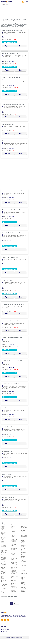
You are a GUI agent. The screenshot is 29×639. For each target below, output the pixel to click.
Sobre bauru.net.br (5, 629)
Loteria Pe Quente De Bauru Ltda (12, 360)
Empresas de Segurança (14, 591)
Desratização (14, 580)
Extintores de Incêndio (23, 546)
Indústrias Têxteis (23, 583)
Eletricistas (13, 586)
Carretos (3, 589)
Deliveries (13, 568)
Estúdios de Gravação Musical (23, 541)
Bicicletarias (3, 580)
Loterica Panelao (7, 451)
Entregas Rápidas (23, 533)
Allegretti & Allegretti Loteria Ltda (12, 30)
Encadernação (24, 524)
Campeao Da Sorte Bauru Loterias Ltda (14, 191)
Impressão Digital (23, 578)
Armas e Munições (3, 543)
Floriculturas (23, 552)
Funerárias (23, 557)
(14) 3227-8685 (6, 112)
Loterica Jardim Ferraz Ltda (10, 383)
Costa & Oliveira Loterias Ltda (11, 233)
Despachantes (14, 577)
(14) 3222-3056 (6, 344)
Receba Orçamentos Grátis (10, 42)
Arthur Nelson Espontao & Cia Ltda (13, 104)
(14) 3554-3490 (6, 216)
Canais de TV (4, 585)
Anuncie (3, 633)
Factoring (23, 548)
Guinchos (23, 570)
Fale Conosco (4, 631)
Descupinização (14, 574)
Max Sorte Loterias (8, 497)
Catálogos (13, 524)
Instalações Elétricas (23, 585)
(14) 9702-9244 (6, 391)
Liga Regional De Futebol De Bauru (13, 304)
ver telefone (11, 37)
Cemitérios (13, 526)
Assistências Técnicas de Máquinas (3, 558)
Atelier (2, 566)
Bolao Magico (6, 141)
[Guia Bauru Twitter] (5, 620)
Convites (13, 546)
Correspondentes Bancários (14, 556)
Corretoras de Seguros (14, 559)
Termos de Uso (13, 637)
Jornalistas (23, 591)
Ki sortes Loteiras (7, 280)
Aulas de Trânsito (3, 568)
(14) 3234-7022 (6, 148)
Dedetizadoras (14, 567)
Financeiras (23, 550)
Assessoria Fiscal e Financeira (3, 554)
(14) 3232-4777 (6, 61)
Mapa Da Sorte (6, 474)
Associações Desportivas (3, 564)
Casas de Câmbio (3, 592)
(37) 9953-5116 (6, 480)
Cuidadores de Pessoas (14, 565)
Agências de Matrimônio (3, 533)
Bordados (3, 581)
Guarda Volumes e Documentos (23, 568)
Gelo (22, 559)
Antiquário (3, 539)
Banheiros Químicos (3, 578)
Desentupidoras (14, 576)
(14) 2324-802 (6, 197)
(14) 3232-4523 (6, 367)
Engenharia (23, 529)
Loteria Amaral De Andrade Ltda (12, 337)
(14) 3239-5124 (6, 85)
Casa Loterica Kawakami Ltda (11, 210)
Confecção (13, 538)
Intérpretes (23, 587)
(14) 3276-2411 (6, 288)
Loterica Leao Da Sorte (9, 408)
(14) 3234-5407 (6, 263)
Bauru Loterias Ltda (8, 124)
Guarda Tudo (23, 565)
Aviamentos (3, 574)
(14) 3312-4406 (6, 505)
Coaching (13, 531)
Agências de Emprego (3, 530)
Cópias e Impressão (13, 554)
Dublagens (13, 583)
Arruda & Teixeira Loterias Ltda (12, 77)
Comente (8, 46)
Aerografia (3, 524)
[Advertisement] (14, 8)
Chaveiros (13, 530)
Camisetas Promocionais (4, 584)
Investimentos (24, 588)
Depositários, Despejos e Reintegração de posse (14, 572)
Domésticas (13, 581)
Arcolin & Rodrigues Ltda (10, 53)
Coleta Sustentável (13, 533)
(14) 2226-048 (6, 414)
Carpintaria (3, 588)
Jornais (22, 590)
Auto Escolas (4, 569)
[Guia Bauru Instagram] (8, 620)
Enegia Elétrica (24, 527)
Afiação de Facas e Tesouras (3, 527)
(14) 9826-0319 (6, 457)
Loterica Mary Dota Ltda (9, 427)
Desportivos (13, 579)
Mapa (21, 46)
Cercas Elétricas (13, 528)
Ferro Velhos (23, 549)
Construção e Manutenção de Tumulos (14, 540)
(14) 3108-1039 (6, 240)
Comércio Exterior (13, 536)
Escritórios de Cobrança (24, 538)
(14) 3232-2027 (6, 37)
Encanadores (23, 526)
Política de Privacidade (19, 637)
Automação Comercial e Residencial (3, 572)
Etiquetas (23, 544)
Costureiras (13, 560)
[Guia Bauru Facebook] (2, 620)
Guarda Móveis (22, 563)
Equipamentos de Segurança (24, 536)
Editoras (12, 584)
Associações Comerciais (3, 561)
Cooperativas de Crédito (14, 549)
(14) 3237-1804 (6, 434)
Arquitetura (3, 545)
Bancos (2, 576)
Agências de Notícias (3, 538)
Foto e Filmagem (23, 554)
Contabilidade (14, 543)
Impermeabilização (25, 573)
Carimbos (3, 587)
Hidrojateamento (24, 571)
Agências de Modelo (3, 535)
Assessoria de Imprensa (4, 547)
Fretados (23, 556)
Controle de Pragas (13, 545)
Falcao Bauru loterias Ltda (10, 257)
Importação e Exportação (23, 575)
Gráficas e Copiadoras (23, 561)
